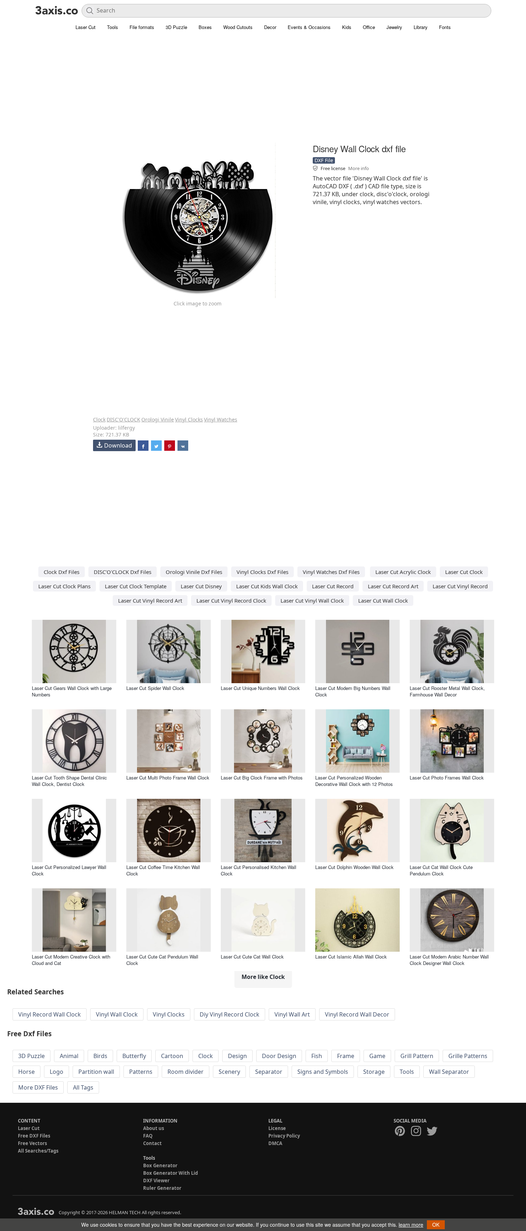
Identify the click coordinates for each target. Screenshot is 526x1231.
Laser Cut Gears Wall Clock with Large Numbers (72, 691)
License (277, 1128)
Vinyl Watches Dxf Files (331, 571)
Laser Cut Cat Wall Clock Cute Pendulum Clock (441, 870)
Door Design (279, 1056)
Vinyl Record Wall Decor (357, 1014)
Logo (56, 1072)
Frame (345, 1056)
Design (237, 1056)
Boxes (205, 27)
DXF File (324, 160)
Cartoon (172, 1056)
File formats (142, 27)
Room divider (185, 1072)
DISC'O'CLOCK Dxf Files (122, 571)
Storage (374, 1072)
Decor (270, 27)
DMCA (275, 1143)
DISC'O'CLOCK (123, 419)
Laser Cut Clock (464, 571)
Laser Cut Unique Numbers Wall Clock (260, 688)
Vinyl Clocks (189, 419)
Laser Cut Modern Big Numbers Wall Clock (352, 691)
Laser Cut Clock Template (135, 586)
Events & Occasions (309, 27)
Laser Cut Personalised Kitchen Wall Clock (258, 870)
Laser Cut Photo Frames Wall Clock (447, 777)
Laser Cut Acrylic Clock (403, 571)
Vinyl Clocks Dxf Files (262, 571)
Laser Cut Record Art (393, 586)
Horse (26, 1072)
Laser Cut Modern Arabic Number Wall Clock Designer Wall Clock (449, 959)
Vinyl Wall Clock (117, 1014)
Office (369, 27)
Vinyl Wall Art (292, 1014)
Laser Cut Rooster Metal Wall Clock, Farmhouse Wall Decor (447, 691)
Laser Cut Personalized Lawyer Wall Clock (69, 870)
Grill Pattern (416, 1056)
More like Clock (263, 977)
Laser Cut (86, 27)
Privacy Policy (284, 1136)
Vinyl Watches (220, 419)
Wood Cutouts (238, 27)
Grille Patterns (467, 1056)
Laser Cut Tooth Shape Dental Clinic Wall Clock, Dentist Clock (69, 780)
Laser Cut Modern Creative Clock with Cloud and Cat (71, 959)
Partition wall (96, 1072)
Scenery (229, 1072)
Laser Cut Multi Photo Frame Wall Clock (167, 777)
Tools (112, 27)
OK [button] (435, 1224)
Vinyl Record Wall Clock (49, 1014)
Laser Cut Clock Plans (64, 586)
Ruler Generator (162, 1188)
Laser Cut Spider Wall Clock (155, 688)
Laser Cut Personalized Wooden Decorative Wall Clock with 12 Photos (354, 780)
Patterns (140, 1072)
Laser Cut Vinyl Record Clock (231, 600)
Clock (99, 419)
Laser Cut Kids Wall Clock (267, 586)
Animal (69, 1056)
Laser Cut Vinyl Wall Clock (312, 600)
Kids (346, 27)
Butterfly (134, 1056)
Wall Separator (449, 1072)
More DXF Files (38, 1087)
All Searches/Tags (38, 1151)
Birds (100, 1056)
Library (421, 27)
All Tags (83, 1087)
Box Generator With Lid (170, 1173)
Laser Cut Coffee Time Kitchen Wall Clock (163, 870)
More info (358, 168)
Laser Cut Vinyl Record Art (150, 600)
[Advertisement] (263, 91)
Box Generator (160, 1165)
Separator (268, 1072)
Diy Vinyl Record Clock (229, 1014)
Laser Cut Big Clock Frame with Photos (262, 777)
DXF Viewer (156, 1180)
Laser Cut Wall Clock (383, 600)
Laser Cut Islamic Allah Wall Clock (351, 956)
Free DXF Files (34, 1136)
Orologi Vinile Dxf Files (194, 571)
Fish (316, 1056)
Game (377, 1056)
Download (118, 445)
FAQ (147, 1136)
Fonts (445, 27)
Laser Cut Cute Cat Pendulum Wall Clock (162, 959)
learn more (411, 1224)
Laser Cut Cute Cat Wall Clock (252, 956)
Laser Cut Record (333, 586)
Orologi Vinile (157, 419)
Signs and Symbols (322, 1072)
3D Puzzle (176, 27)
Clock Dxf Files (61, 571)
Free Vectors (32, 1143)
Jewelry (394, 27)
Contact (152, 1143)
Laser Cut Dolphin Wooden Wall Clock (354, 867)
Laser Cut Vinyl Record (460, 586)
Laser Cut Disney (201, 586)
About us (153, 1128)
